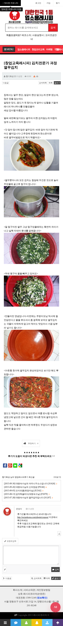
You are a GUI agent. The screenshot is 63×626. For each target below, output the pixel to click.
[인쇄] (37, 76)
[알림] (36, 622)
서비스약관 (29, 590)
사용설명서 (38, 35)
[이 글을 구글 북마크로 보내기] (20, 465)
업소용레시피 (24, 49)
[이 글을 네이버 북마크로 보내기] (15, 465)
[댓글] (15, 622)
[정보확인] (42, 597)
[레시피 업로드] (47, 622)
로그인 (38, 3)
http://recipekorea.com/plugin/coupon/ (32, 517)
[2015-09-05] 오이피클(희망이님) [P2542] (23, 490)
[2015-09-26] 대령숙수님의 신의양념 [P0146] (25, 487)
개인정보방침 (43, 590)
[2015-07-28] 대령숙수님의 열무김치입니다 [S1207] (28, 497)
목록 (50, 83)
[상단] (57, 622)
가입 (48, 3)
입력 (56, 569)
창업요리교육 (38, 49)
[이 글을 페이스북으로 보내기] (5, 465)
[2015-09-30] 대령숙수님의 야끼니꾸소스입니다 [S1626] (30, 483)
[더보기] (57, 477)
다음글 (6, 83)
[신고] (34, 76)
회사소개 (17, 590)
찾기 (58, 3)
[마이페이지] (26, 622)
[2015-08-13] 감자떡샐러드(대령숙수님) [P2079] (26, 494)
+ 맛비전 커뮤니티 (10, 3)
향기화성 (10, 76)
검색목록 (43, 83)
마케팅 (49, 49)
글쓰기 (57, 83)
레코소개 (26, 35)
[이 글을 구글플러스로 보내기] (10, 465)
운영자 (19, 509)
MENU (9, 49)
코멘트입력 (11, 541)
